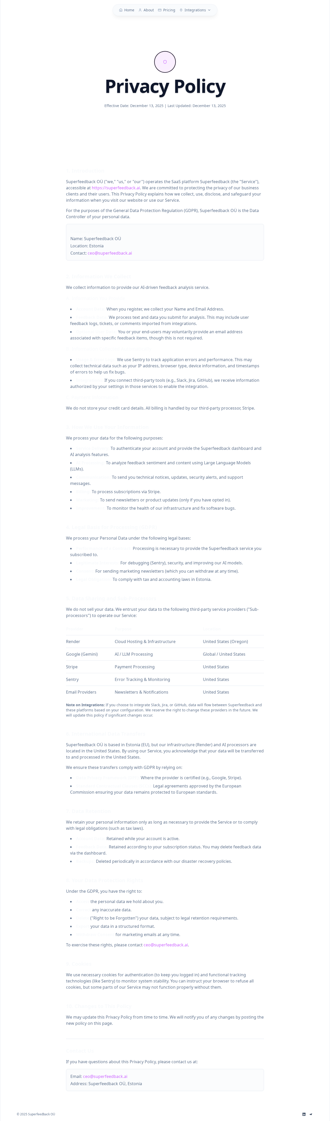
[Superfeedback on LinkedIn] (304, 1114)
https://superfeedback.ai (116, 188)
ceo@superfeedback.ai (110, 253)
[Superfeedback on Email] (310, 1114)
